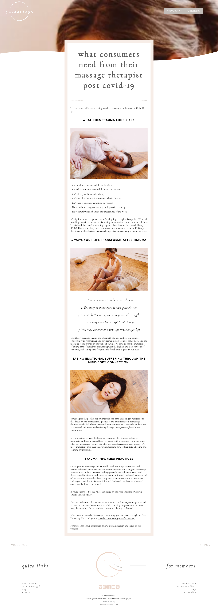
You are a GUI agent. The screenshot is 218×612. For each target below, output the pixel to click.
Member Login (189, 583)
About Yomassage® (31, 586)
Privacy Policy (109, 601)
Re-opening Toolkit (85, 508)
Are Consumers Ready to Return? (116, 508)
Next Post (204, 545)
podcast (74, 528)
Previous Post (17, 545)
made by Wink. (112, 604)
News (144, 100)
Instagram (119, 525)
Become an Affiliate (186, 586)
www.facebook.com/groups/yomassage (116, 518)
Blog (24, 589)
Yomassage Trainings (183, 11)
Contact (26, 592)
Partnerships (190, 592)
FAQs (193, 589)
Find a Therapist (29, 583)
